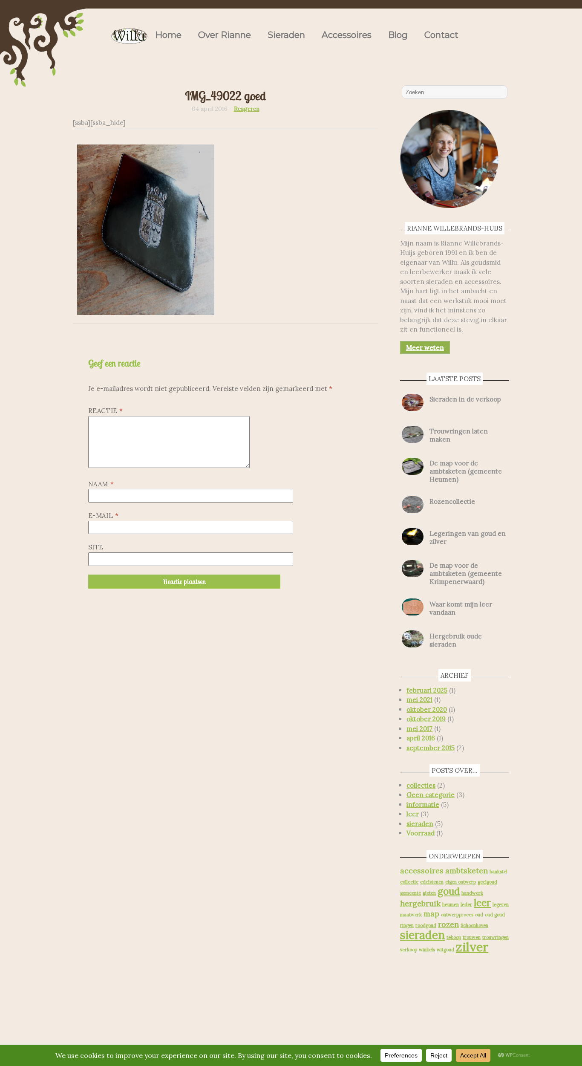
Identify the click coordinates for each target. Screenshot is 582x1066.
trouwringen (495, 937)
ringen (407, 925)
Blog (398, 34)
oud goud (495, 915)
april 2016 (420, 738)
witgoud (445, 950)
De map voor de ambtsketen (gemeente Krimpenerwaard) (465, 573)
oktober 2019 (426, 719)
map (431, 914)
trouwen (472, 937)
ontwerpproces (457, 915)
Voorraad (420, 833)
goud (449, 891)
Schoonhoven (474, 925)
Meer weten (425, 348)
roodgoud (425, 925)
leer (412, 814)
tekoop (454, 937)
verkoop (408, 950)
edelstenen (432, 882)
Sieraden (286, 34)
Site (96, 547)
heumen (450, 904)
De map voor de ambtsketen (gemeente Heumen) (465, 471)
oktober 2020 (426, 709)
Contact (441, 34)
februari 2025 (426, 690)
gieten (429, 893)
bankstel (498, 872)
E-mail (103, 515)
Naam (101, 484)
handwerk (472, 893)
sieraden (419, 824)
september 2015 (430, 748)
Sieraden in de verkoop (465, 399)
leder (466, 904)
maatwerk (411, 915)
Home (168, 34)
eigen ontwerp (460, 882)
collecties (420, 785)
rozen (448, 924)
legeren (501, 904)
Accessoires (347, 34)
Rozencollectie (452, 501)
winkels (427, 950)
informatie (422, 804)
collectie (409, 882)
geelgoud (487, 882)
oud (479, 915)
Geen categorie (430, 795)
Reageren (246, 109)
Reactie (105, 411)
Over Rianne (224, 34)
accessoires (422, 870)
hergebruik (420, 903)
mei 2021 (419, 700)
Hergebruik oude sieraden (455, 640)
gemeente (410, 893)
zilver (472, 947)
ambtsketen (466, 870)
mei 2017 (419, 729)
